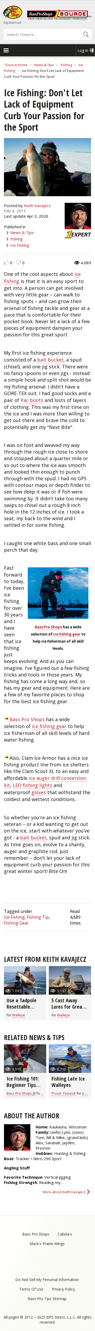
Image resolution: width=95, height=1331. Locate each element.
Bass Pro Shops (48, 627)
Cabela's (65, 1234)
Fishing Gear (16, 923)
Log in (83, 50)
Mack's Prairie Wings (47, 1243)
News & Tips (44, 64)
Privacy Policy (63, 1289)
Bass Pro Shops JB (21, 1093)
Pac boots (32, 400)
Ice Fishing (19, 245)
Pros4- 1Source (63, 1093)
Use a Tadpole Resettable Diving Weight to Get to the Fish (25, 1010)
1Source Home (15, 64)
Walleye (18, 1015)
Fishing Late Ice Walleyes (68, 1081)
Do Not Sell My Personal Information (47, 1279)
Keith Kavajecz (37, 205)
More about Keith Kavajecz (64, 1192)
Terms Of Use (31, 1289)
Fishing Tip (38, 917)
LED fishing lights (32, 785)
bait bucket (50, 359)
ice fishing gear (66, 634)
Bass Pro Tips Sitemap (47, 1298)
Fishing (66, 64)
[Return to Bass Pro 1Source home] (59, 18)
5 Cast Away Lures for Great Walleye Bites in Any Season (68, 1010)
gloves (38, 792)
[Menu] (6, 51)
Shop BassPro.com (12, 22)
